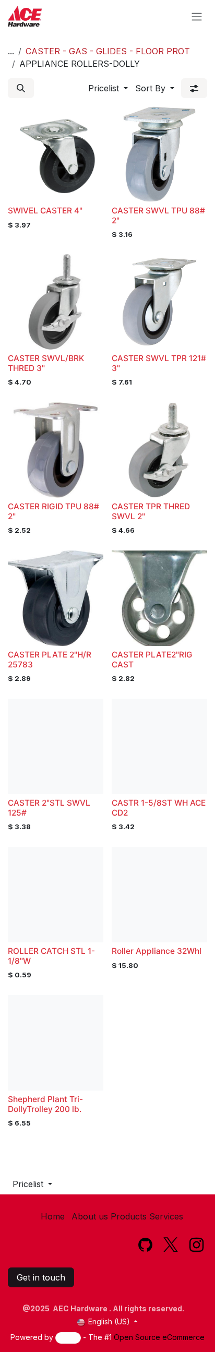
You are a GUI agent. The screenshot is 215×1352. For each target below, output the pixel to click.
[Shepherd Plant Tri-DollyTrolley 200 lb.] (55, 1043)
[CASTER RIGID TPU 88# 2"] (55, 450)
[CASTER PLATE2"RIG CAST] (159, 598)
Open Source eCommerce (159, 1337)
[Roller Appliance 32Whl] (159, 894)
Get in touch (41, 1277)
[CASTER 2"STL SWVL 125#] (55, 746)
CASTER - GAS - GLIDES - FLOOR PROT (108, 51)
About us (89, 1216)
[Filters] (194, 88)
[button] (21, 88)
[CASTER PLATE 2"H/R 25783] (55, 598)
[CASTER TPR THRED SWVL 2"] (159, 450)
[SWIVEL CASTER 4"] (55, 154)
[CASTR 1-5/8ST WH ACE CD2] (159, 746)
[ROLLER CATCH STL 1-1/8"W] (55, 894)
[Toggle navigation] (196, 16)
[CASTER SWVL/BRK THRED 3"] (55, 302)
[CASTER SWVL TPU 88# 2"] (159, 154)
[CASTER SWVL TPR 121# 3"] (159, 302)
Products (129, 1216)
